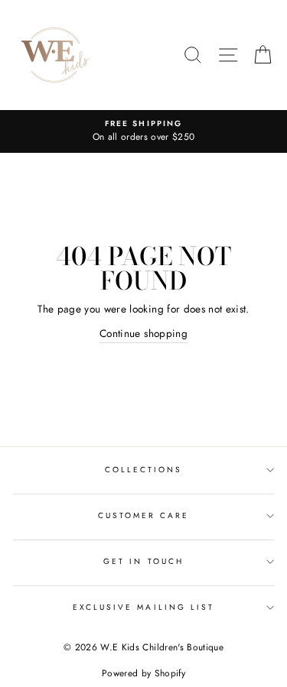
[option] (143, 131)
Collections (144, 469)
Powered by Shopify (143, 673)
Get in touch (143, 561)
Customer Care (144, 515)
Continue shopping (143, 333)
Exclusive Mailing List (143, 607)
